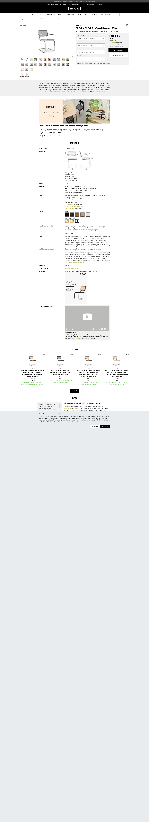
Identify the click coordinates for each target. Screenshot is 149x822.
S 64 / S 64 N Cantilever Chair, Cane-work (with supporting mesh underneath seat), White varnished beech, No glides (116, 373)
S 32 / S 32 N (68, 204)
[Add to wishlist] (127, 25)
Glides (78, 49)
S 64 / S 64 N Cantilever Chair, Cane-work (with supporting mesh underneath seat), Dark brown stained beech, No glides (88, 373)
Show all (74, 391)
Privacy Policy (76, 422)
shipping (113, 42)
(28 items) (54, 19)
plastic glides (68, 408)
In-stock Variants (118, 55)
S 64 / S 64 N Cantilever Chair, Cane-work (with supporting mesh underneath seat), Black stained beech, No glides (32, 373)
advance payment (84, 64)
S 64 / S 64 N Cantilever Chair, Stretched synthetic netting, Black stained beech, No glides (61, 372)
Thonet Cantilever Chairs (72, 268)
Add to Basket (118, 50)
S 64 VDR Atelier (69, 208)
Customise (94, 426)
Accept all (105, 426)
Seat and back (80, 35)
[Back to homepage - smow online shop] (74, 9)
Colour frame (80, 42)
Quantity (79, 56)
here (79, 338)
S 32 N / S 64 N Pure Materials (74, 206)
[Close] (147, 1)
